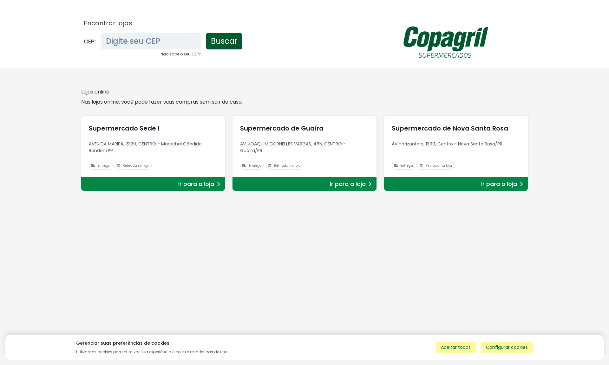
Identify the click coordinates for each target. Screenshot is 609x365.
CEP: (90, 41)
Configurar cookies (507, 347)
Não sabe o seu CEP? (180, 54)
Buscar (224, 41)
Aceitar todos (456, 347)
